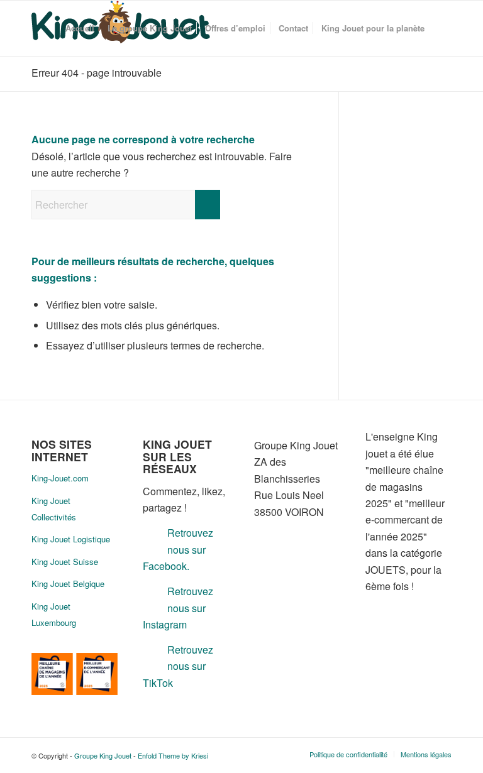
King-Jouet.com (60, 478)
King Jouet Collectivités (53, 509)
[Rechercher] (441, 28)
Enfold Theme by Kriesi (173, 755)
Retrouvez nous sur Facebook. (178, 549)
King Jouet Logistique (70, 539)
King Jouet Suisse (64, 561)
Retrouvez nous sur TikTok (178, 666)
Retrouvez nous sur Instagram (178, 608)
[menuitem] (80, 28)
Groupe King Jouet (102, 755)
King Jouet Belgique (67, 583)
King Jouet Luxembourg (53, 614)
